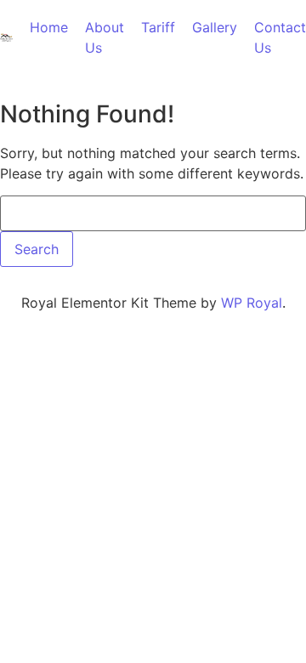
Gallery (214, 27)
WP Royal (251, 302)
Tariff (158, 27)
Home (49, 27)
